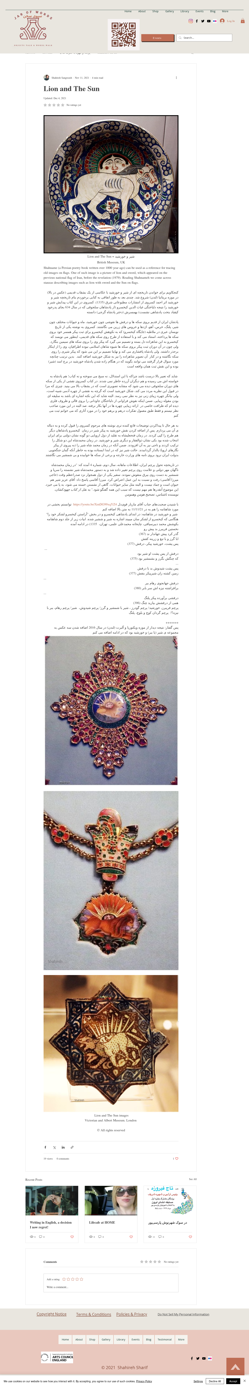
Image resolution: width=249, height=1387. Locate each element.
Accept (233, 1381)
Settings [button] (198, 1381)
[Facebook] (197, 21)
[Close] (244, 1381)
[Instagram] (191, 21)
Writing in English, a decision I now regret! (51, 1224)
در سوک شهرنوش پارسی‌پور (167, 1222)
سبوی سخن (32, 15)
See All (193, 1179)
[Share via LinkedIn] (63, 1147)
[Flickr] (215, 21)
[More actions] (176, 77)
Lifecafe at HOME (102, 1222)
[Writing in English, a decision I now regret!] (52, 1200)
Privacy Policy (144, 1381)
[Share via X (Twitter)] (54, 1147)
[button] (243, 20)
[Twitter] (203, 21)
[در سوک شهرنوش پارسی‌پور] (170, 1200)
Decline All (215, 1381)
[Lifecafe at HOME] (111, 1200)
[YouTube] (209, 21)
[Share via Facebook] (45, 1147)
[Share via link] (72, 1147)
